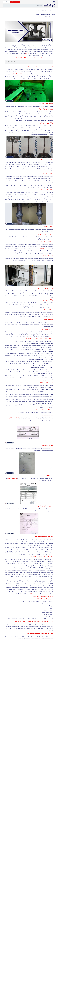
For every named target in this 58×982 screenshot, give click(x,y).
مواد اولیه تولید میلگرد (44, 248)
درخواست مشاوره (14, 2)
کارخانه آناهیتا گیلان (14, 418)
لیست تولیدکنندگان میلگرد (18, 74)
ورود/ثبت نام (6, 2)
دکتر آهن (27, 53)
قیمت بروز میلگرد (34, 593)
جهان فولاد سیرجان (12, 478)
